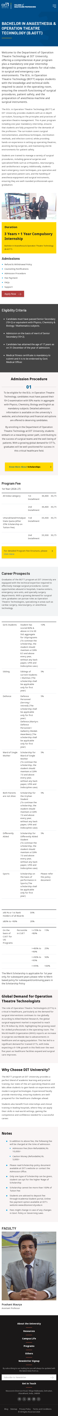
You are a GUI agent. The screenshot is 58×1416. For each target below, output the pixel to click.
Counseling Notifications (17, 268)
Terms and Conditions (42, 1409)
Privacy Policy (25, 1409)
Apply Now (11, 293)
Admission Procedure (15, 273)
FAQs (7, 282)
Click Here (9, 554)
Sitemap (13, 1409)
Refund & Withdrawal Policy (18, 264)
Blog (6, 1409)
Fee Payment (11, 277)
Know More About (24, 466)
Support (9, 286)
